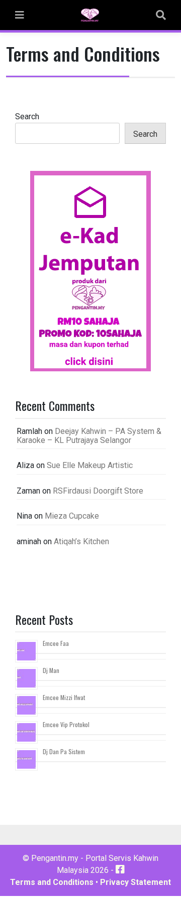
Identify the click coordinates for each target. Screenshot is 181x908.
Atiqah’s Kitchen (81, 541)
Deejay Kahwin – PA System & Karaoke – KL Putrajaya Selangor (89, 435)
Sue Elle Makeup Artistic (90, 465)
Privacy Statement (135, 882)
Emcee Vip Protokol (66, 724)
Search (27, 116)
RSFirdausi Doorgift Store (98, 491)
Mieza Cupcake (72, 516)
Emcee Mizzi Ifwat (64, 697)
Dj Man (51, 670)
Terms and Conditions (52, 882)
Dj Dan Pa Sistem (64, 751)
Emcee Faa (56, 643)
